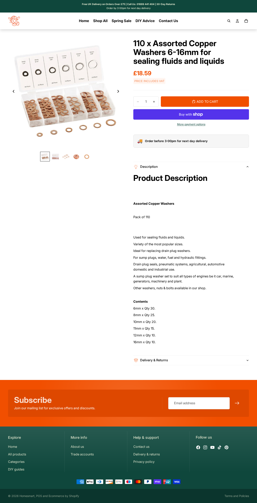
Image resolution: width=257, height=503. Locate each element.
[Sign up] (237, 403)
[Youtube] (212, 447)
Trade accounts (82, 454)
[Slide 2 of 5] (55, 156)
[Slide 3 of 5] (65, 156)
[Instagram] (205, 447)
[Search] (228, 20)
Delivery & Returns (154, 360)
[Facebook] (198, 447)
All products (17, 454)
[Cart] (246, 20)
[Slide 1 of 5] (45, 156)
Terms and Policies (236, 496)
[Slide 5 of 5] (86, 156)
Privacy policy (144, 462)
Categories (16, 462)
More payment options (191, 124)
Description (149, 167)
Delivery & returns (146, 454)
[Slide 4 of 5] (76, 156)
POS (39, 496)
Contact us (141, 447)
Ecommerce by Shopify (64, 496)
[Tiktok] (219, 447)
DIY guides (16, 469)
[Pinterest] (226, 447)
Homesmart (27, 496)
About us (77, 447)
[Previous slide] (12, 92)
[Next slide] (119, 92)
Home (12, 447)
